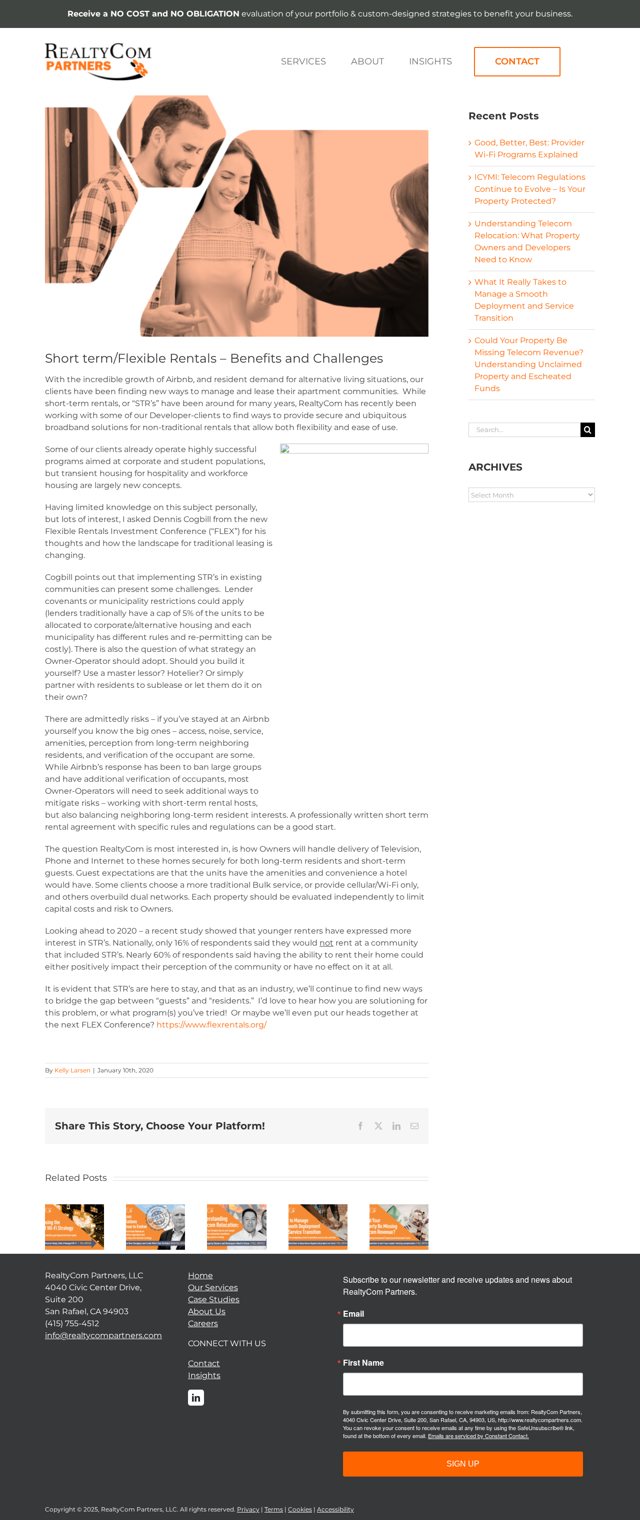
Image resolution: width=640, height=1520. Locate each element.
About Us (207, 1311)
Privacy (248, 1509)
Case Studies (214, 1299)
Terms (273, 1509)
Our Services (213, 1287)
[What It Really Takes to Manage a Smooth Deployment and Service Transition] (318, 1209)
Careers (203, 1323)
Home (200, 1275)
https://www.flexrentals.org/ (211, 1024)
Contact (204, 1363)
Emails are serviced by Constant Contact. (478, 1436)
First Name (363, 1363)
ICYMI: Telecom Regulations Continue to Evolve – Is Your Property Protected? (530, 189)
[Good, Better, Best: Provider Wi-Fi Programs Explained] (74, 1209)
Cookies (300, 1509)
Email (353, 1314)
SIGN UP (463, 1464)
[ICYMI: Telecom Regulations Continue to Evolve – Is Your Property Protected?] (155, 1209)
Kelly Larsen (72, 1070)
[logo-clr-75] (98, 46)
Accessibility (335, 1509)
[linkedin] (196, 1398)
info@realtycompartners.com (103, 1335)
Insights (204, 1375)
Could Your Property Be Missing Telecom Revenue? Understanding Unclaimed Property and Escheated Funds (529, 364)
